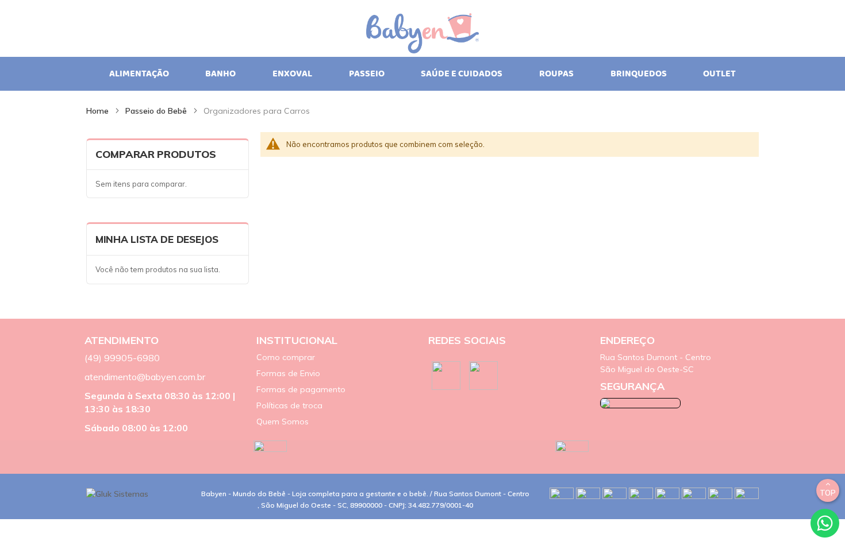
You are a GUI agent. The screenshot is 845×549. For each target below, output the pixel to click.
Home (98, 111)
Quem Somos (282, 421)
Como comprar (285, 357)
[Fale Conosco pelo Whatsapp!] (825, 522)
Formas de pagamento (300, 389)
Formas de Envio (288, 373)
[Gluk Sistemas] (117, 493)
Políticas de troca (289, 405)
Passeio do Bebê (157, 111)
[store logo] (422, 26)
